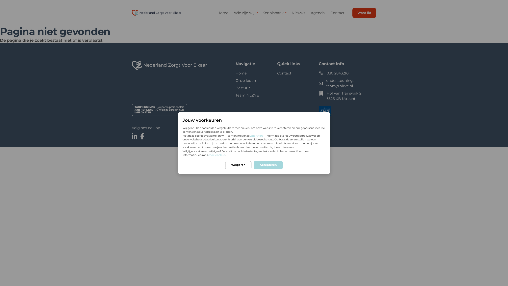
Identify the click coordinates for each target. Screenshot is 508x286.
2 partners (256, 135)
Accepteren (268, 164)
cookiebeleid (216, 155)
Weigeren (238, 164)
